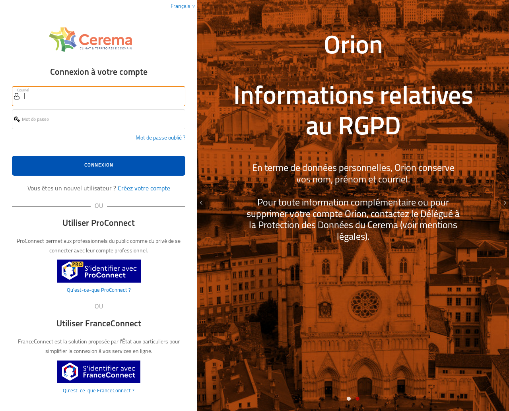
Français (180, 7)
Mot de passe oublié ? (160, 138)
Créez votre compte (144, 189)
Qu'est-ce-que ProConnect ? (99, 290)
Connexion (98, 165)
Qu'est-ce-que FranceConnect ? (98, 391)
